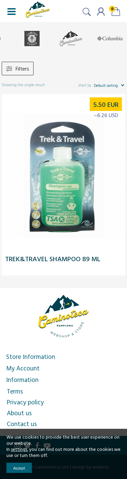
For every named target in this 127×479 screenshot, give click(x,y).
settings (19, 449)
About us (19, 413)
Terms (15, 391)
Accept (19, 468)
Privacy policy (25, 402)
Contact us (22, 423)
